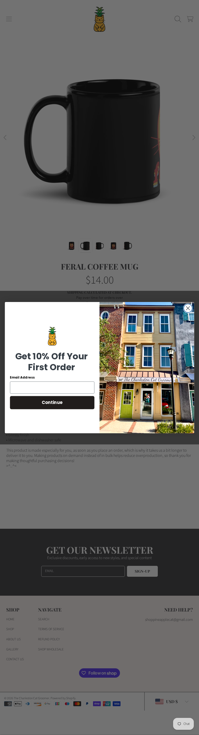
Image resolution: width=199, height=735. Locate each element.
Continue (52, 403)
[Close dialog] (188, 308)
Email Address (22, 377)
